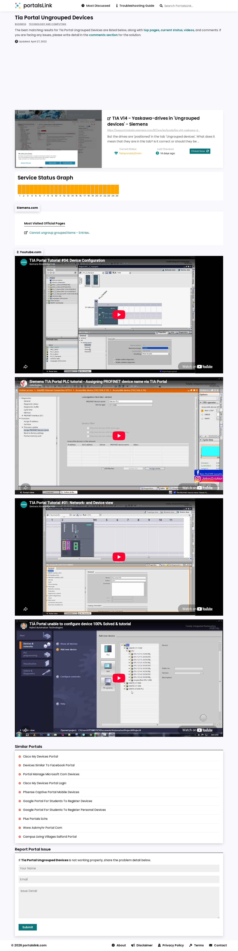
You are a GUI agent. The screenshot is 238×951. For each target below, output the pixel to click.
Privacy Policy (173, 945)
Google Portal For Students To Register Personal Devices (64, 810)
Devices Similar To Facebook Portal (49, 765)
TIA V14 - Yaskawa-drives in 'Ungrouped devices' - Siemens (153, 121)
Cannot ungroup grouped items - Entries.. (59, 233)
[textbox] (191, 5)
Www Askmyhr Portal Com (42, 828)
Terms (199, 945)
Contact (220, 945)
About (121, 945)
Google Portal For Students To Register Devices (57, 801)
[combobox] (191, 5)
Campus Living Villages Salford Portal (50, 837)
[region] (119, 76)
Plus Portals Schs (35, 819)
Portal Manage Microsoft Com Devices (51, 774)
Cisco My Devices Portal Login (44, 783)
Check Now (198, 151)
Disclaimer (144, 945)
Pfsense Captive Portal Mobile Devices (51, 792)
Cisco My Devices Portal (40, 756)
